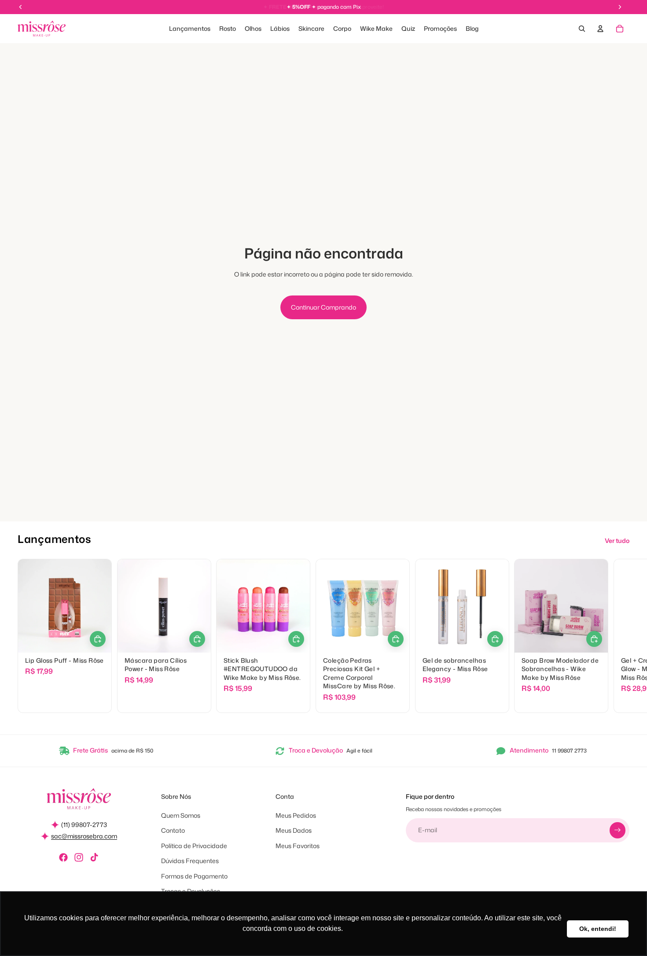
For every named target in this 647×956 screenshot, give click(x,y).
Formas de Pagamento (194, 876)
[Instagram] (79, 857)
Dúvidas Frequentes (190, 860)
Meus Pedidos (296, 815)
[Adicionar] (296, 639)
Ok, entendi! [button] (597, 928)
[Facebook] (63, 857)
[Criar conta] (617, 830)
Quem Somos (180, 815)
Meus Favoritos (298, 846)
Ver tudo (617, 540)
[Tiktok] (94, 857)
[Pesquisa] (582, 28)
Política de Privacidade (194, 846)
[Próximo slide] (619, 636)
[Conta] (600, 28)
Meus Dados (294, 830)
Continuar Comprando (323, 307)
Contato (173, 830)
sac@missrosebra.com (84, 836)
